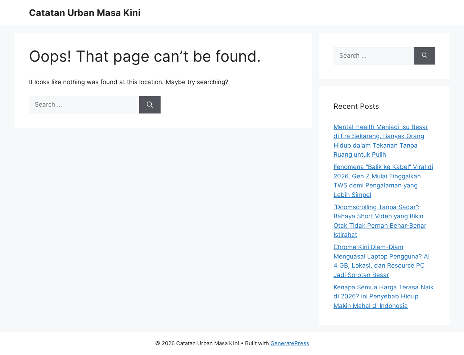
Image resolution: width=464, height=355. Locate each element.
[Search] (150, 104)
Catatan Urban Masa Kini (85, 12)
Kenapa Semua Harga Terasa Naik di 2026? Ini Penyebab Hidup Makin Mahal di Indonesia (384, 296)
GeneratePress (289, 343)
